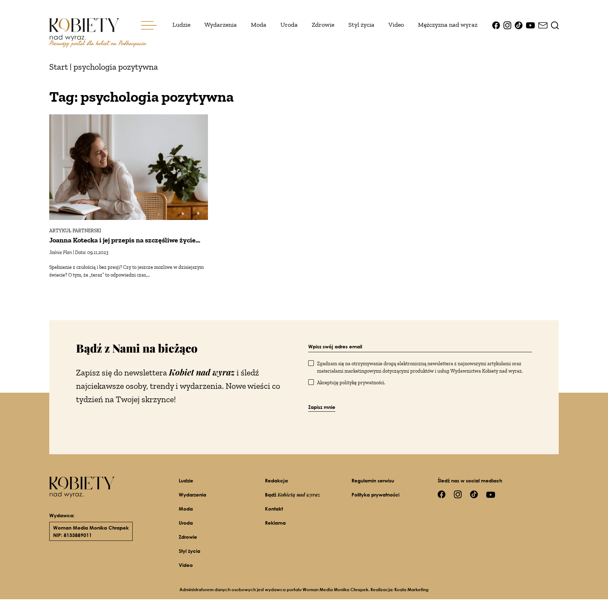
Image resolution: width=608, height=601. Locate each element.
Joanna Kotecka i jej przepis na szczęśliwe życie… (124, 240)
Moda (258, 25)
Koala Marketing (411, 589)
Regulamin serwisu (373, 480)
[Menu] (148, 25)
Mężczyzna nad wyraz (447, 25)
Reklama (275, 523)
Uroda (289, 25)
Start (58, 67)
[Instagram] (507, 25)
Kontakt (274, 509)
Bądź (292, 495)
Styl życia (361, 25)
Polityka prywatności (375, 495)
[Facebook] (496, 25)
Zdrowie (323, 25)
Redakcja (276, 480)
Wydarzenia (220, 25)
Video (396, 25)
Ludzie (181, 25)
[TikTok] (518, 25)
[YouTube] (530, 25)
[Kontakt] (542, 25)
